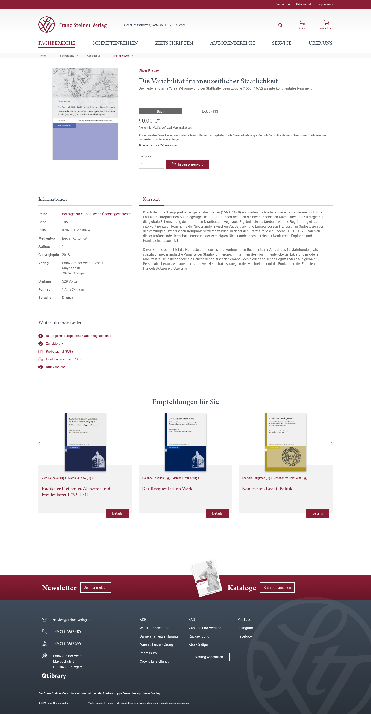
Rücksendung (199, 636)
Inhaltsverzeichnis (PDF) (63, 359)
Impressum (325, 4)
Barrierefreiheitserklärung (159, 636)
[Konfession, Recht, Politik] (286, 442)
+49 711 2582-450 (67, 631)
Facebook (245, 636)
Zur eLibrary (54, 343)
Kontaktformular (148, 139)
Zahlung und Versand (205, 628)
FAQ (192, 619)
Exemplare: (145, 156)
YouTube (244, 619)
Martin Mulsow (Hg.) (80, 478)
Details (117, 513)
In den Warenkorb (190, 164)
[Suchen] (280, 25)
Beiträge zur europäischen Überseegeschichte (96, 214)
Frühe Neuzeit (121, 55)
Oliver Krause (149, 70)
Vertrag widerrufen (209, 657)
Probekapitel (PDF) (59, 351)
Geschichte (93, 55)
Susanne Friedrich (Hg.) (156, 478)
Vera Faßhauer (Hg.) (54, 478)
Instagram (245, 628)
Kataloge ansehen (277, 587)
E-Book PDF (210, 111)
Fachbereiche (66, 55)
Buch (160, 111)
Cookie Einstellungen (155, 661)
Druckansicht (55, 367)
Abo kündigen (199, 644)
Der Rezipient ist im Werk (167, 489)
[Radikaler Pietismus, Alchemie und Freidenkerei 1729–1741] (85, 442)
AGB (143, 619)
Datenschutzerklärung (156, 644)
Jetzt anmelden (95, 587)
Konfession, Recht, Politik (267, 489)
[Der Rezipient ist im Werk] (186, 442)
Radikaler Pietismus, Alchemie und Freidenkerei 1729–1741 (76, 492)
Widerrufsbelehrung (154, 628)
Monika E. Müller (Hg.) (185, 478)
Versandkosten (148, 703)
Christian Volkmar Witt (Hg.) (290, 478)
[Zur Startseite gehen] (72, 24)
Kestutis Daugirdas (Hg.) (257, 478)
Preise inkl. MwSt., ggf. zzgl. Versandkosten (165, 127)
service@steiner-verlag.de (72, 619)
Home (42, 55)
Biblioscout (303, 4)
